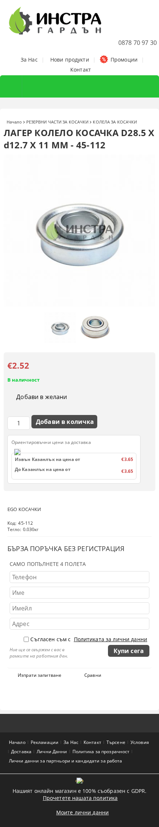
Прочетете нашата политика (80, 797)
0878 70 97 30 (137, 43)
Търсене (115, 742)
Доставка (21, 751)
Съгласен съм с (88, 639)
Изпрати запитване (39, 675)
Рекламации (44, 742)
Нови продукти (69, 59)
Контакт (80, 69)
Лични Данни (52, 751)
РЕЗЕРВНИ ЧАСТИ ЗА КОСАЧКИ (57, 122)
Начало (14, 122)
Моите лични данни (82, 812)
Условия (140, 742)
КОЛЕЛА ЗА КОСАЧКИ (115, 122)
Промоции (124, 59)
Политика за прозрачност (101, 751)
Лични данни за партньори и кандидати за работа (65, 761)
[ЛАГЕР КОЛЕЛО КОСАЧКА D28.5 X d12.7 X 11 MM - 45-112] (79, 304)
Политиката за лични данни (111, 639)
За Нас (29, 59)
